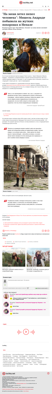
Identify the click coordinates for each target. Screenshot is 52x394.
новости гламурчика (37, 361)
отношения (28, 362)
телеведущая (43, 364)
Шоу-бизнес (5, 39)
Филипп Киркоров (39, 357)
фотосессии (20, 366)
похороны (9, 241)
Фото (47, 357)
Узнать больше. (26, 391)
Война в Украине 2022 (26, 10)
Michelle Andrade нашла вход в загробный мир (12, 270)
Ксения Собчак (33, 356)
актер (10, 359)
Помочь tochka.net (14, 10)
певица (40, 362)
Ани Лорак (39, 354)
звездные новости (8, 361)
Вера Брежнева (7, 356)
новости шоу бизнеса (18, 362)
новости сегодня (7, 362)
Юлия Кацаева (10, 32)
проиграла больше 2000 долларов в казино (18, 85)
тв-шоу (36, 364)
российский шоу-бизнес (9, 364)
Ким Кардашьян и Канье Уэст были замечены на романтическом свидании (27, 215)
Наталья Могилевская (9, 357)
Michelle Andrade (33, 241)
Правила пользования (6, 389)
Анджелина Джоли (30, 354)
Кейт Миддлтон (23, 356)
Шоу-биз (5, 359)
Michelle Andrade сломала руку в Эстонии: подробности (38, 270)
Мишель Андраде (10, 243)
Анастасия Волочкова (18, 354)
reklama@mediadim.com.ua (21, 383)
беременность (23, 359)
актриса (16, 359)
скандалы (25, 364)
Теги (4, 350)
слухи (31, 364)
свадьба (19, 364)
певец (34, 362)
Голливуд (15, 356)
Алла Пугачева (7, 354)
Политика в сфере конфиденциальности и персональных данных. (22, 389)
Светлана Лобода (20, 357)
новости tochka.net (25, 361)
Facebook (17, 234)
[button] (45, 6)
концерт (16, 361)
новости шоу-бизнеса (20, 241)
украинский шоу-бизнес (9, 366)
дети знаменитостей (34, 359)
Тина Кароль (30, 357)
